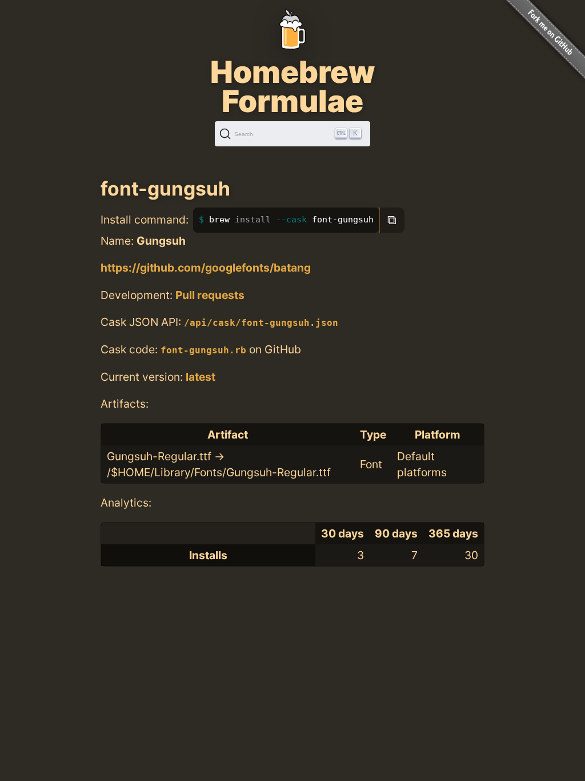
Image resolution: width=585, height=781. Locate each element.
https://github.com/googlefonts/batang (206, 267)
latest (200, 377)
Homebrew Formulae (292, 86)
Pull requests (210, 295)
